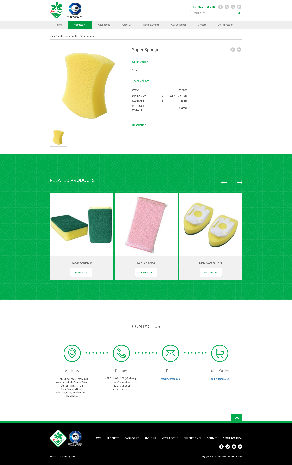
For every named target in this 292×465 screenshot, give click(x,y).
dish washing (73, 36)
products (61, 36)
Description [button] (139, 125)
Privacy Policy (70, 457)
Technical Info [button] (140, 80)
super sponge (87, 36)
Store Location (225, 24)
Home (59, 24)
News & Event (170, 438)
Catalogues (104, 24)
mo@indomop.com (170, 379)
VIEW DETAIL (81, 272)
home (52, 36)
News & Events (151, 24)
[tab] (187, 62)
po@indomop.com (220, 379)
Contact (202, 24)
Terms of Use (55, 457)
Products (78, 24)
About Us (127, 24)
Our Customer (178, 24)
